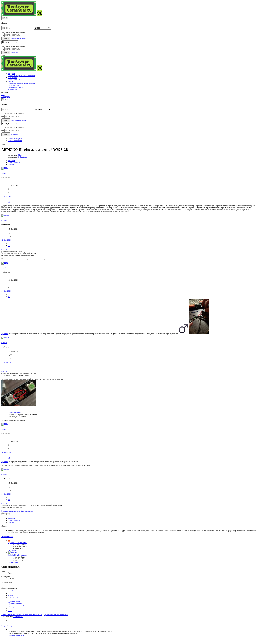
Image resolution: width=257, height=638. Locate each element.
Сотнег (4, 220)
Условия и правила (15, 603)
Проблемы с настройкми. (17, 543)
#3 (9, 297)
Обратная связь (14, 601)
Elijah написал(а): (14, 413)
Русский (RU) (13, 597)
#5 (9, 458)
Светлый (11, 595)
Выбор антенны (17, 555)
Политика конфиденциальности (19, 605)
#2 (9, 246)
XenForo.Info (18, 617)
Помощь (11, 607)
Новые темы (7, 537)
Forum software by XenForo (21, 615)
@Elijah (4, 249)
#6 (9, 500)
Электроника (13, 563)
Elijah (20, 155)
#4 (9, 368)
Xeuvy (10, 590)
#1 (9, 202)
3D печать (12, 550)
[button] (3, 55)
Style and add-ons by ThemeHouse (56, 615)
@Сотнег (4, 334)
